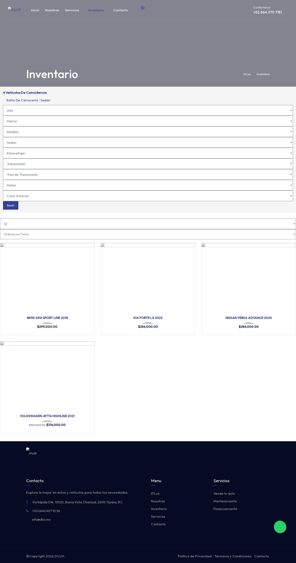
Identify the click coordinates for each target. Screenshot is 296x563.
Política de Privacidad (195, 556)
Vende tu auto (224, 493)
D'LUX (59, 556)
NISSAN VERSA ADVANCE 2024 (249, 318)
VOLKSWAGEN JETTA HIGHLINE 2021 (47, 416)
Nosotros (52, 10)
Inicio (35, 10)
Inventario (96, 10)
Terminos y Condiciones (232, 556)
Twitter (250, 453)
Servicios (72, 10)
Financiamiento (225, 509)
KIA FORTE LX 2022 (148, 318)
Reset (10, 205)
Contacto (120, 10)
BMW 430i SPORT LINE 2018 (47, 318)
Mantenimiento (225, 501)
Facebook (242, 453)
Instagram (259, 453)
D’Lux (155, 493)
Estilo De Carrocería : (28, 100)
